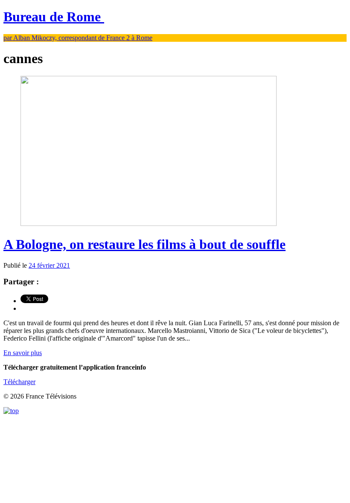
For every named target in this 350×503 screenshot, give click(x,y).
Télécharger (19, 381)
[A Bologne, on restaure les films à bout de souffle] (148, 223)
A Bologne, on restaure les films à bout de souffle (144, 244)
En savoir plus (22, 352)
